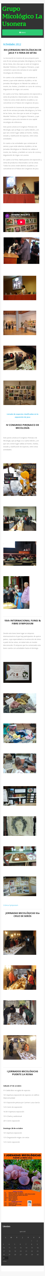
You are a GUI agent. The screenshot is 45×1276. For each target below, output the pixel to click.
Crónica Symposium (10, 905)
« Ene (4, 1261)
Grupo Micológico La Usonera (22, 16)
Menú (23, 32)
